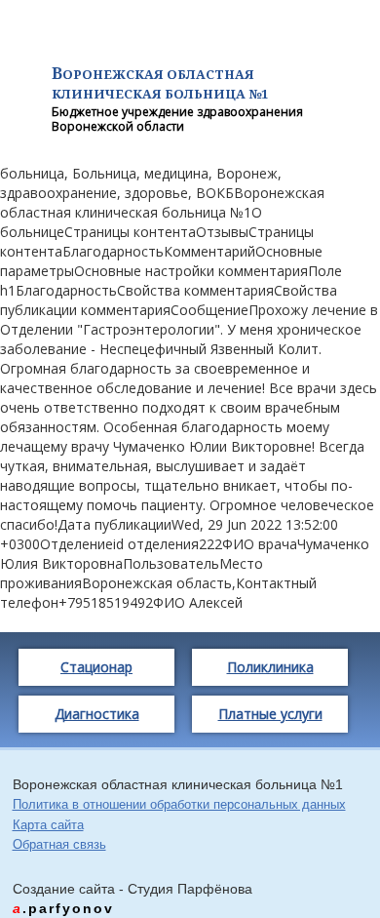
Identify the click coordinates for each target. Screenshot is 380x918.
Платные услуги (270, 713)
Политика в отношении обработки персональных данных (179, 804)
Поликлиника (270, 667)
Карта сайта (48, 825)
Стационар (96, 667)
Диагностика (97, 713)
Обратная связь (59, 844)
